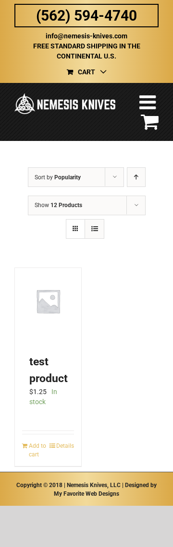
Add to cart (37, 450)
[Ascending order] (136, 177)
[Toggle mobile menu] (149, 102)
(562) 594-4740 (86, 15)
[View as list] (94, 229)
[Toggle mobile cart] (150, 121)
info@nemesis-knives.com (86, 36)
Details (65, 445)
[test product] (48, 301)
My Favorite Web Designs (86, 493)
